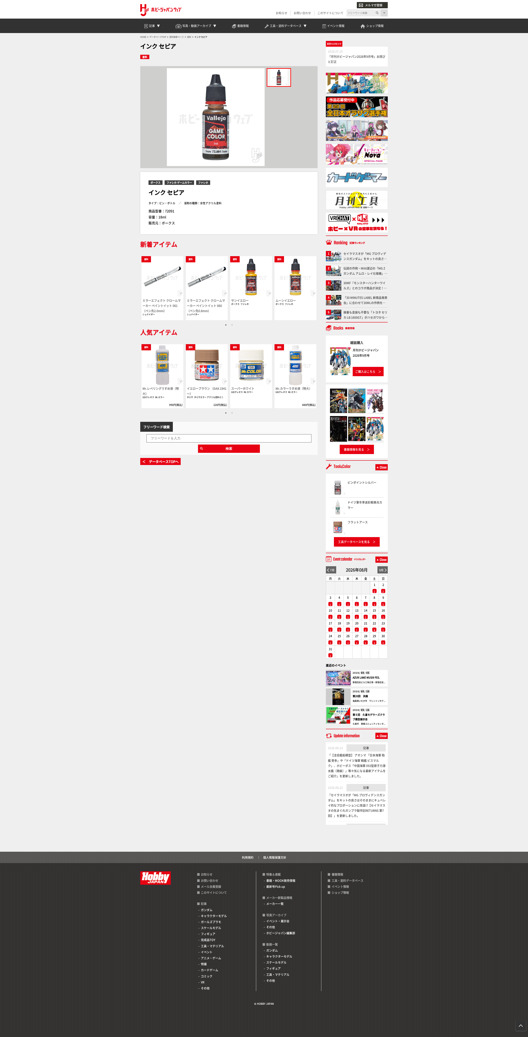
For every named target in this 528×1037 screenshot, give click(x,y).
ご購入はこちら (365, 371)
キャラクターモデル (214, 916)
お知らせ (281, 13)
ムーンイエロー (286, 300)
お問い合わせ (302, 13)
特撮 (204, 964)
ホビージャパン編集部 (280, 933)
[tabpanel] (162, 288)
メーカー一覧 (275, 903)
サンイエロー (240, 300)
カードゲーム (209, 970)
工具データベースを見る (354, 542)
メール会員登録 (211, 886)
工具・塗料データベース (347, 880)
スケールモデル (211, 928)
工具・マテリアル (212, 946)
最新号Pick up (275, 886)
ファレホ (203, 182)
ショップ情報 (340, 892)
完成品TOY (208, 940)
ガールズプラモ (211, 922)
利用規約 (247, 857)
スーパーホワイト (242, 388)
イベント (206, 952)
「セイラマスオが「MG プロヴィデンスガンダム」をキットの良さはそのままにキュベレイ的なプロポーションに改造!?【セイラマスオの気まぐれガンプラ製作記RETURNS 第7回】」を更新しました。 (357, 805)
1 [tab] (226, 325)
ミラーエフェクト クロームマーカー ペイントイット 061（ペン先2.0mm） (162, 305)
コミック (206, 976)
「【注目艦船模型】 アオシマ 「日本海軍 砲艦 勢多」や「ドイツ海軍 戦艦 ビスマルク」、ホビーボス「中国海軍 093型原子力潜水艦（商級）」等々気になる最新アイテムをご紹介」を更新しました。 (357, 765)
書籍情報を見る (354, 449)
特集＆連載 (273, 874)
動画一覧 (272, 944)
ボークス (155, 182)
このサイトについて (330, 13)
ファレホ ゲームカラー (179, 182)
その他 (205, 988)
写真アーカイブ (276, 915)
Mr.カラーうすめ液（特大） (294, 388)
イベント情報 (340, 886)
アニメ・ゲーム (211, 958)
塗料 (144, 57)
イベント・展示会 (277, 921)
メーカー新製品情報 (279, 897)
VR (202, 982)
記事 (366, 748)
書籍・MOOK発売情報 (280, 880)
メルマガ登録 (373, 5)
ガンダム (206, 910)
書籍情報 (337, 874)
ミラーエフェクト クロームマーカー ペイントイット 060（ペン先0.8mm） (206, 305)
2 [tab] (232, 325)
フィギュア (208, 934)
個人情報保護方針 (274, 857)
